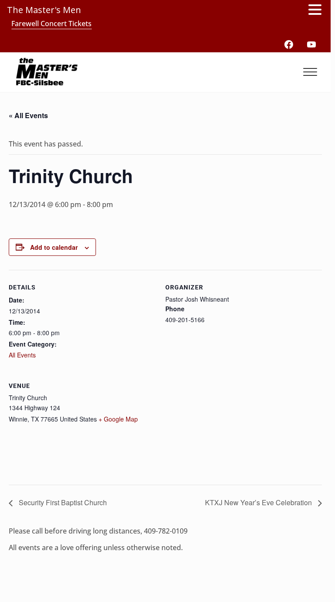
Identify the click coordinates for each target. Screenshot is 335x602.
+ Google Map (118, 419)
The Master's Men (44, 10)
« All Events (28, 115)
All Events (22, 354)
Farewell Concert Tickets (51, 23)
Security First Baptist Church (62, 502)
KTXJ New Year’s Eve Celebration (259, 502)
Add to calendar (54, 247)
